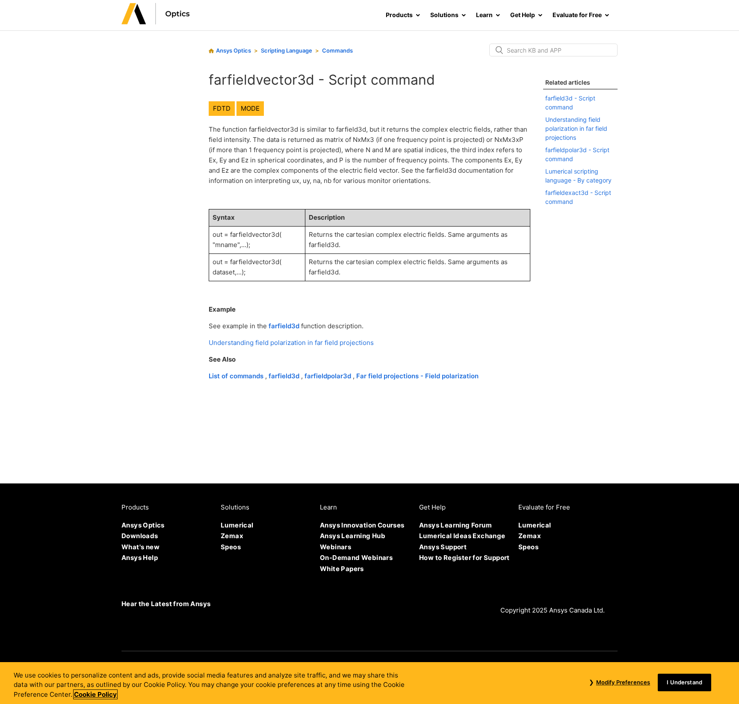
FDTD (222, 108)
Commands (337, 50)
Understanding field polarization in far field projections (291, 343)
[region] (369, 683)
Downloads (139, 536)
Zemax (232, 536)
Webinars (335, 547)
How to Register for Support (464, 558)
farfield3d (284, 326)
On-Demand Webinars (356, 558)
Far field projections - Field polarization (417, 376)
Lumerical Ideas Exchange (462, 536)
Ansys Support (443, 547)
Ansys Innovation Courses (362, 525)
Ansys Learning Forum (455, 525)
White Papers (342, 569)
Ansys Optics (233, 50)
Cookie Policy (95, 694)
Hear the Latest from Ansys (165, 604)
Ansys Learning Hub (352, 536)
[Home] (155, 22)
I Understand (684, 682)
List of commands (237, 376)
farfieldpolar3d (328, 376)
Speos (231, 547)
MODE (250, 108)
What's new (140, 547)
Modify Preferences (623, 682)
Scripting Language (286, 50)
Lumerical (237, 525)
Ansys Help (139, 558)
